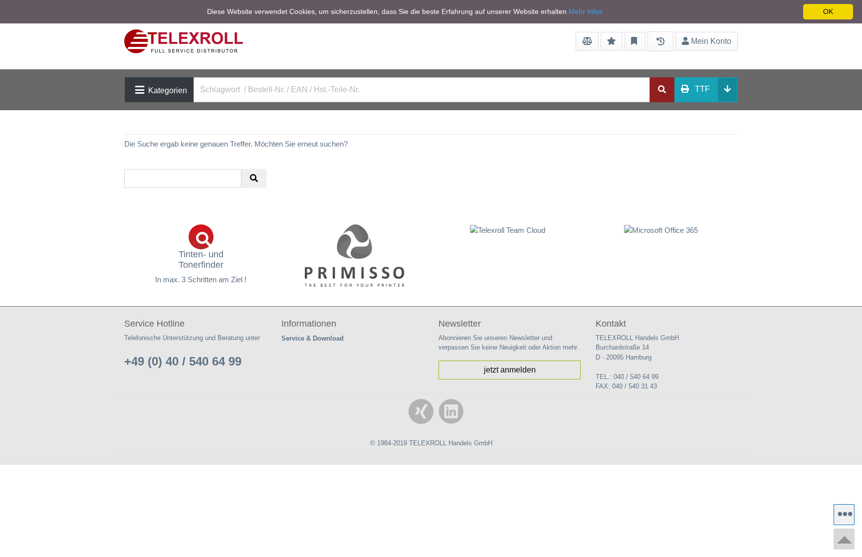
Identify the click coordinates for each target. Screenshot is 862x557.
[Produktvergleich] (587, 41)
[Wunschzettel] (612, 41)
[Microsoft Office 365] (661, 230)
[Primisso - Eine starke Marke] (354, 255)
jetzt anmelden (510, 370)
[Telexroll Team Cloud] (507, 235)
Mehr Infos (586, 11)
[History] (660, 41)
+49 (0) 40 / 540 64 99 (182, 361)
